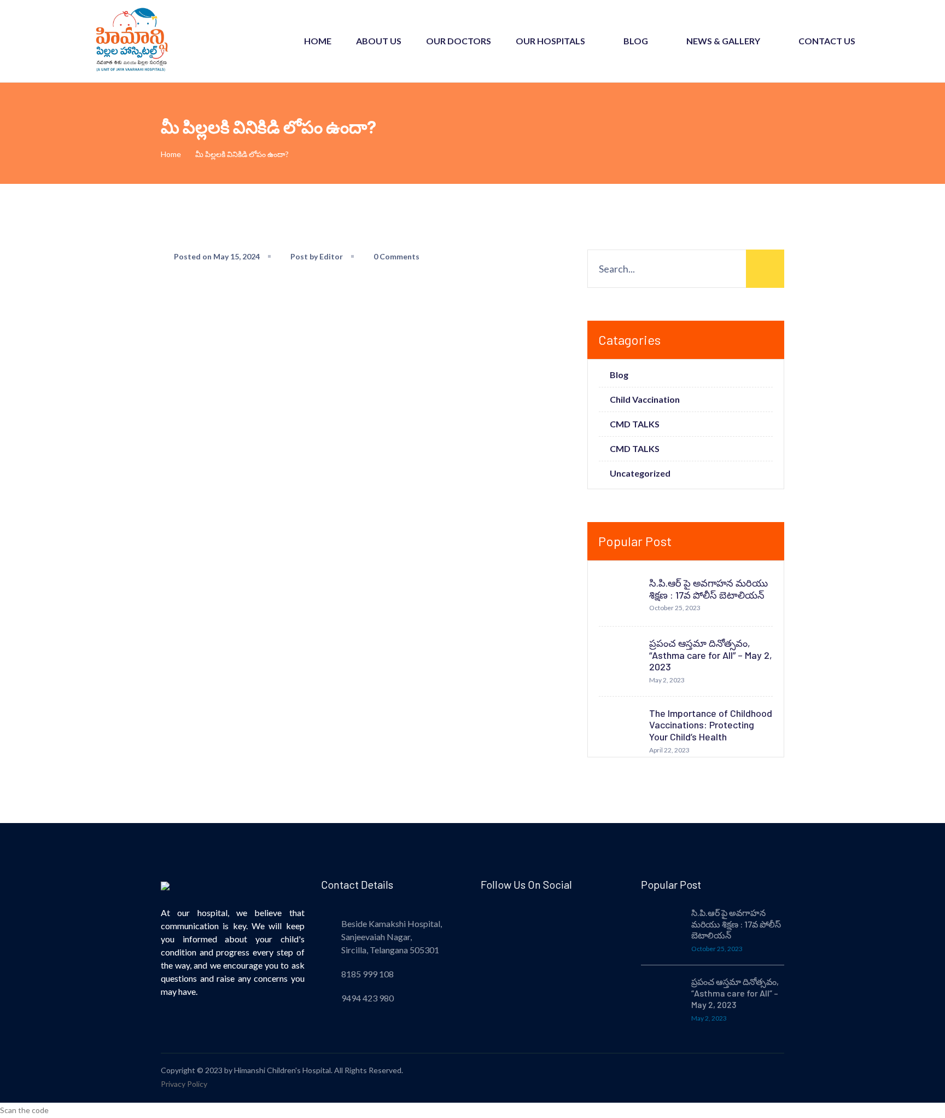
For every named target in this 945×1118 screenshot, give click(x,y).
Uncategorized (640, 473)
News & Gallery (723, 41)
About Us (378, 41)
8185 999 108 (367, 974)
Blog (635, 41)
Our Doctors (458, 41)
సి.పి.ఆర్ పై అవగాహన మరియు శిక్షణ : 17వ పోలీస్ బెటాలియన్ (708, 589)
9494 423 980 (367, 998)
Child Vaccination (645, 399)
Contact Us (826, 41)
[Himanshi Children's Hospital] (131, 40)
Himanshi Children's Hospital (282, 1070)
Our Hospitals (550, 41)
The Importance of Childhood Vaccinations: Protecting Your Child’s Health (710, 725)
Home (317, 41)
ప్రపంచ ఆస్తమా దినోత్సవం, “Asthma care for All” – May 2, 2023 (710, 655)
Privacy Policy (184, 1083)
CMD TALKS (635, 424)
